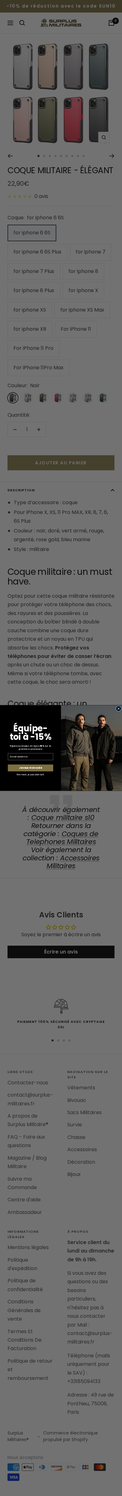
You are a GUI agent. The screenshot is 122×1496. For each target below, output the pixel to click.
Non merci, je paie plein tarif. (30, 774)
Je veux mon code (30, 768)
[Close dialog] (118, 708)
